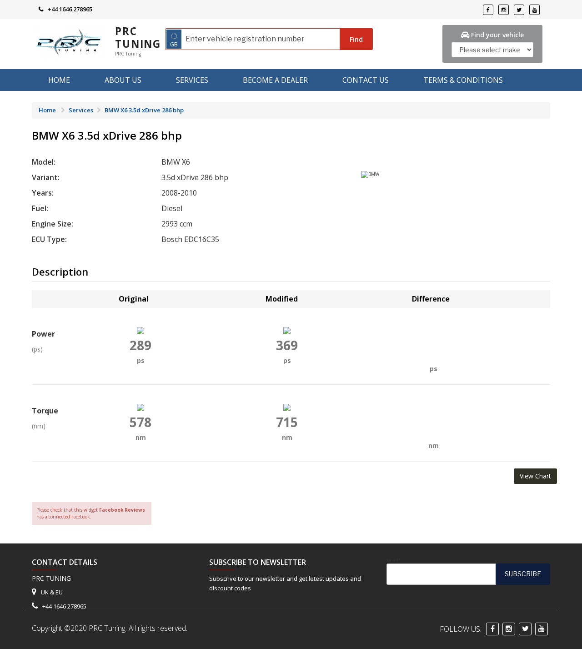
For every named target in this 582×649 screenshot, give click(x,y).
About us (123, 80)
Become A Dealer (275, 80)
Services (192, 80)
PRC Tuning (138, 37)
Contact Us (365, 80)
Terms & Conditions (463, 80)
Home (59, 80)
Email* (393, 560)
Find (356, 39)
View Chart (535, 476)
